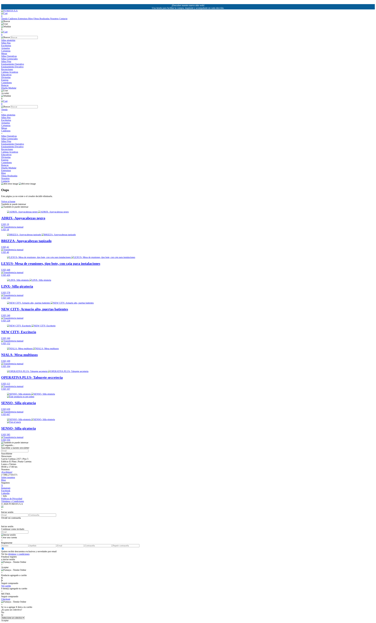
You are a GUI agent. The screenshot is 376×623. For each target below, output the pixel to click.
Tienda (4, 18)
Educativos (6, 74)
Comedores (6, 82)
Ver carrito (6, 586)
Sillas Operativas (9, 56)
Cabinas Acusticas (9, 72)
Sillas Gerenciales (9, 59)
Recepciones (7, 69)
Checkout (5, 599)
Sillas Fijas (6, 61)
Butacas (5, 85)
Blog (30, 18)
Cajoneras (5, 51)
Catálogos (13, 18)
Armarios (5, 48)
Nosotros (54, 18)
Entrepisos (23, 18)
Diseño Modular (8, 88)
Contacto (63, 18)
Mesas (4, 53)
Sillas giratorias (8, 40)
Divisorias (6, 77)
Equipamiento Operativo (12, 64)
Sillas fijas (6, 43)
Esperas (4, 80)
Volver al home (8, 201)
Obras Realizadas (41, 18)
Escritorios (6, 45)
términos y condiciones (19, 554)
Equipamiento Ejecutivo (12, 66)
